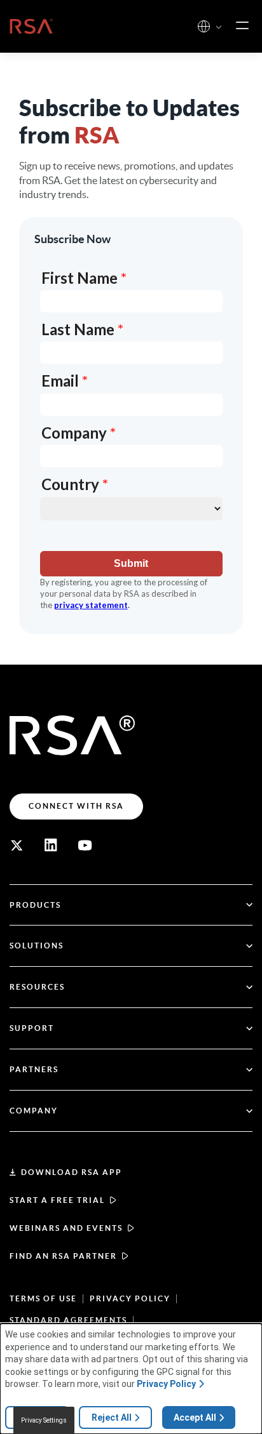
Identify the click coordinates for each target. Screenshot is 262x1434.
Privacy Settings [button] (44, 1420)
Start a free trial (57, 1200)
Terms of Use (43, 1298)
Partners (34, 1069)
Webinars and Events (66, 1228)
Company (34, 1110)
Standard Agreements (68, 1320)
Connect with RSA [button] (76, 806)
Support (32, 1028)
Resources (37, 987)
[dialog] (131, 1379)
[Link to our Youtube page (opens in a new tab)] (85, 846)
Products (35, 905)
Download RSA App (71, 1172)
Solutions (37, 945)
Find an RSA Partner (63, 1256)
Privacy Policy (130, 1298)
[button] (218, 27)
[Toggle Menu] (242, 26)
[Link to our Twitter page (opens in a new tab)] (17, 846)
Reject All (112, 1417)
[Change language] (204, 26)
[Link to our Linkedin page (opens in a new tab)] (51, 846)
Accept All (195, 1417)
